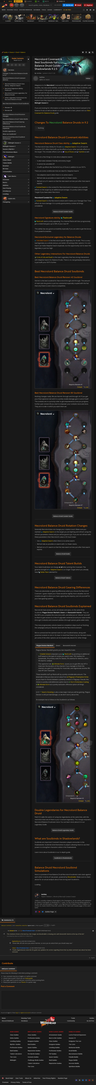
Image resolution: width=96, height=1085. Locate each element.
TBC (38, 1)
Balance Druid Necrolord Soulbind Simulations (14, 138)
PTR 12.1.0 (16, 5)
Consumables (7, 171)
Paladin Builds (73, 1057)
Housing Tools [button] (12, 10)
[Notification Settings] (87, 9)
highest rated (31, 925)
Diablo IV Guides (74, 1032)
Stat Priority (7, 188)
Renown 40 (8, 107)
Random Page (62, 1078)
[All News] (4, 1)
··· (52, 1)
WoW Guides (14, 1032)
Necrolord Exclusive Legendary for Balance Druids (16, 94)
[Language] (93, 9)
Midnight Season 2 (9, 146)
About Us (28, 1078)
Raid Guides (14, 1051)
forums (23, 982)
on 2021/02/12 (24, 941)
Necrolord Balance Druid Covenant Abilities (14, 79)
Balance (23, 52)
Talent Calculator (16, 1054)
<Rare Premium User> (28, 930)
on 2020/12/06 (40, 930)
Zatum (12, 930)
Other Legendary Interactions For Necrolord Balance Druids (16, 98)
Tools (73, 1018)
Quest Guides (32, 1047)
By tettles (38, 73)
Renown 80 (8, 110)
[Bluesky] (42, 911)
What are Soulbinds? (9, 134)
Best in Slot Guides (55, 1038)
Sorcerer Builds (74, 1063)
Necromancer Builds (75, 1054)
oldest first (24, 925)
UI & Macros (7, 191)
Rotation (6, 166)
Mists (47, 1)
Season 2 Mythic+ (9, 149)
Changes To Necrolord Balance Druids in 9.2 (15, 74)
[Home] (3, 1078)
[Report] (89, 52)
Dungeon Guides (33, 1041)
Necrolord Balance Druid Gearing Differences (13, 123)
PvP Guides (52, 1054)
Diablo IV (62, 1)
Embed (79, 387)
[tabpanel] (48, 941)
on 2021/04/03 (34, 948)
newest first (18, 925)
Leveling (6, 194)
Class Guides (14, 1035)
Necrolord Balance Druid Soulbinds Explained (14, 127)
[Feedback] (90, 9)
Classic (29, 1)
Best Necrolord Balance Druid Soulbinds (16, 103)
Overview (6, 179)
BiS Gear (5, 169)
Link (86, 387)
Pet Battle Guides (34, 1054)
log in (17, 1012)
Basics (5, 182)
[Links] (92, 52)
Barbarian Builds (74, 1047)
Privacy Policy (15, 1082)
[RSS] (92, 1080)
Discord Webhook (25, 10)
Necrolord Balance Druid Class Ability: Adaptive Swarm (15, 84)
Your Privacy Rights (49, 1078)
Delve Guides (14, 1038)
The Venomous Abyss (10, 152)
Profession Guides (16, 1047)
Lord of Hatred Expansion (77, 1035)
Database (37, 10)
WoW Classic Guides (56, 1032)
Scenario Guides (33, 1057)
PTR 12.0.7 (22, 5)
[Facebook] (86, 1080)
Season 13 (72, 1038)
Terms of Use (27, 1082)
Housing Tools (26, 1018)
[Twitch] (36, 911)
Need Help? (9, 1078)
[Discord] (76, 1080)
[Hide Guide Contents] (28, 59)
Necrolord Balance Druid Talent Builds (15, 119)
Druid (17, 52)
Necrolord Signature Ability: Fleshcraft (14, 89)
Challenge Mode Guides (36, 1060)
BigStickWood (16, 941)
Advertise (37, 1078)
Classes (11, 52)
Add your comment (6, 925)
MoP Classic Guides (35, 1032)
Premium (5, 1082)
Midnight (13, 1060)
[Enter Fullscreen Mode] (83, 9)
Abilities (5, 185)
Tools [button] (44, 10)
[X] (79, 1080)
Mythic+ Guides (15, 1044)
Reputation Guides (34, 1051)
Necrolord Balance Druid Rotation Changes (14, 115)
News (4, 10)
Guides (49, 10)
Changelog (6, 202)
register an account (25, 1012)
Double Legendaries (9, 131)
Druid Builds (73, 1051)
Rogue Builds (73, 1060)
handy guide (28, 978)
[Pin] (86, 52)
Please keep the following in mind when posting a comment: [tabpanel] (23, 992)
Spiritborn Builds (74, 1066)
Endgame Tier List (75, 1041)
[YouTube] (39, 911)
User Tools (19, 1078)
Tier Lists (13, 1057)
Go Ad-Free (67, 10)
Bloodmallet (72, 877)
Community (58, 10)
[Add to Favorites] (82, 52)
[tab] (45, 645)
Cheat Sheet (7, 160)
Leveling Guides (15, 1041)
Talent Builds (7, 163)
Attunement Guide (55, 1035)
